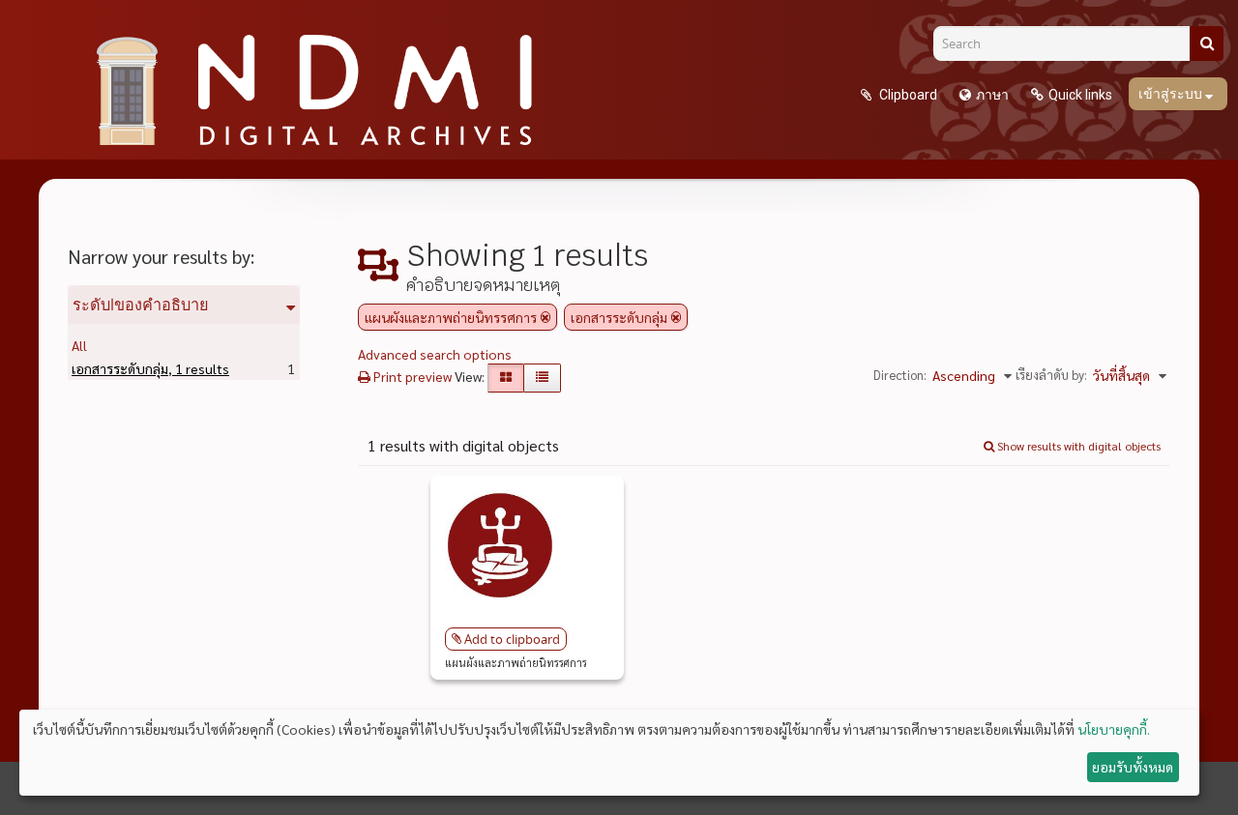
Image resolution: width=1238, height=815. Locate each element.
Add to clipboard (512, 639)
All (79, 345)
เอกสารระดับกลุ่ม (150, 368)
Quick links (1080, 94)
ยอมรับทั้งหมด (1132, 766)
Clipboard (906, 94)
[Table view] (542, 378)
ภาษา (992, 94)
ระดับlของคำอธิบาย (141, 304)
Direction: (900, 374)
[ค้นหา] (1206, 43)
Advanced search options (435, 354)
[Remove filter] (545, 317)
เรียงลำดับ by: (1051, 374)
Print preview (411, 376)
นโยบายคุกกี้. (1113, 729)
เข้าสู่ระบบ (1171, 94)
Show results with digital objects (1077, 445)
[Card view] (505, 378)
